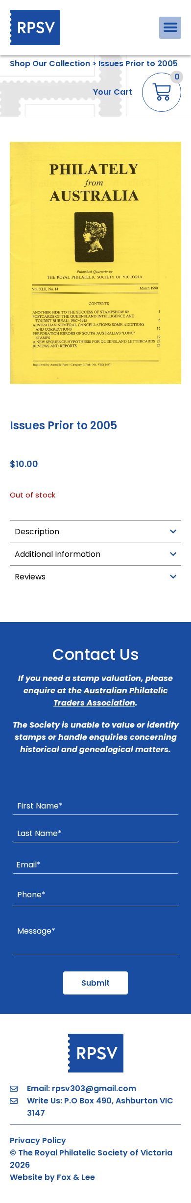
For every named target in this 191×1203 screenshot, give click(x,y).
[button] (170, 28)
